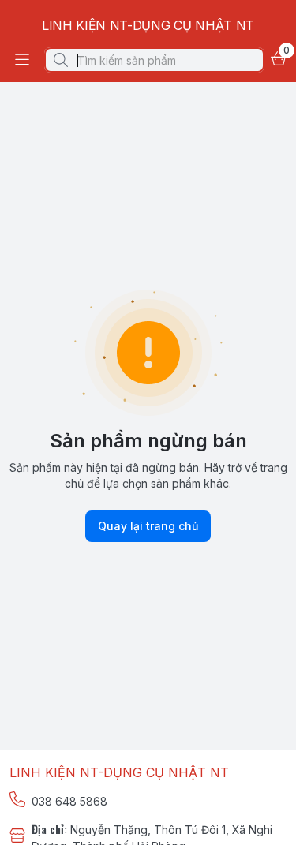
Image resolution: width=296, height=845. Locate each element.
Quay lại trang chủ (148, 526)
